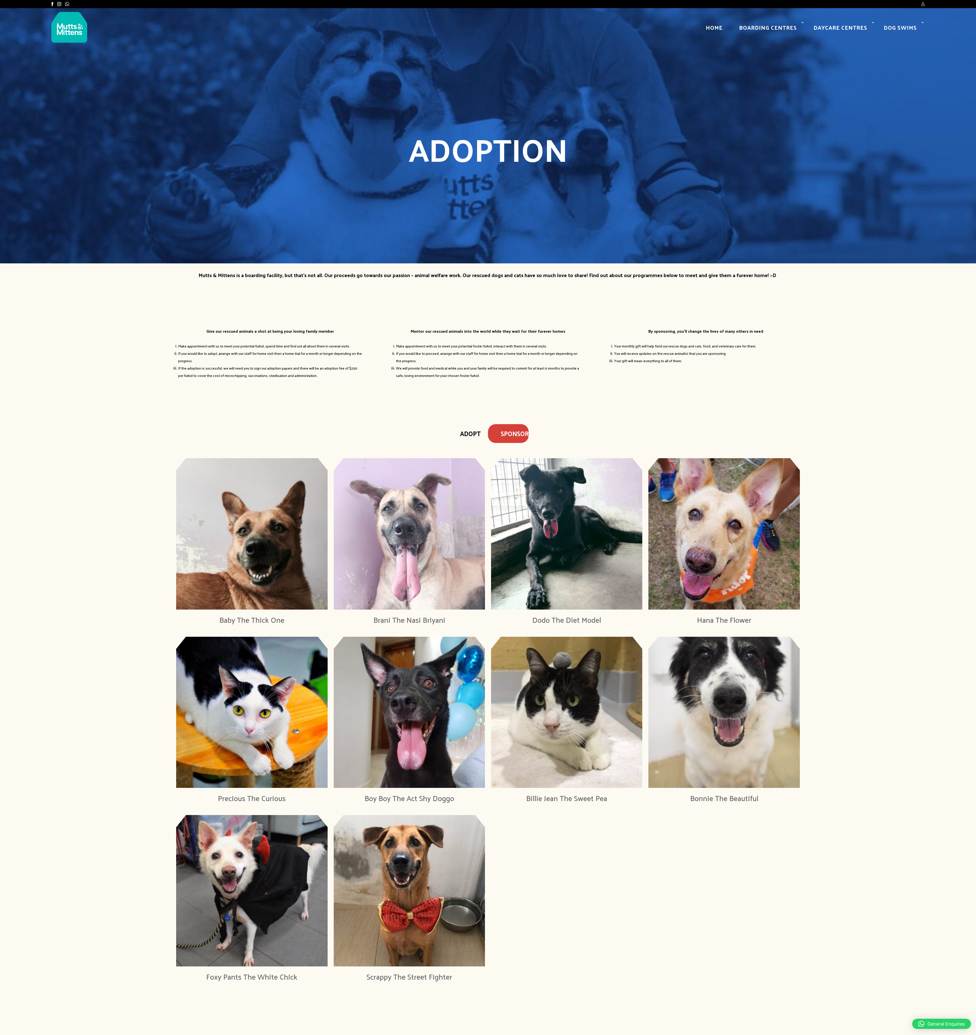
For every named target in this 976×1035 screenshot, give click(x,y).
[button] (941, 1024)
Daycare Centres (840, 27)
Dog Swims (900, 27)
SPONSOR (515, 433)
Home (714, 27)
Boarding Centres (768, 27)
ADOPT (470, 433)
